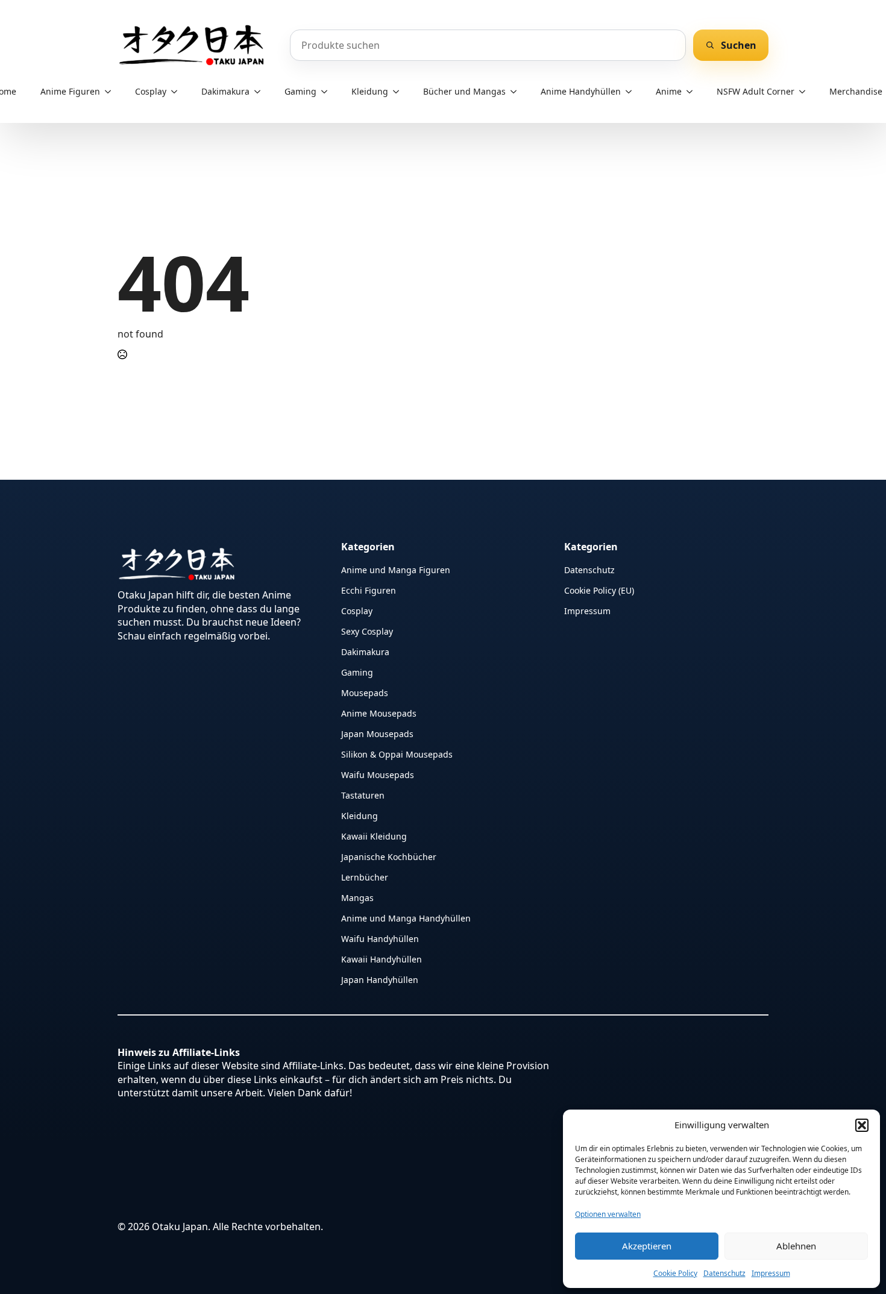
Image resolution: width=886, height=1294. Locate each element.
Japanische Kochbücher (388, 856)
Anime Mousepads (378, 713)
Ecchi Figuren (368, 590)
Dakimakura (225, 91)
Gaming (300, 91)
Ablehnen (796, 1246)
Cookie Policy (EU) (599, 590)
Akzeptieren (646, 1246)
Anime (669, 91)
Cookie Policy (675, 1273)
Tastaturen (363, 795)
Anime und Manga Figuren (395, 569)
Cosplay (150, 91)
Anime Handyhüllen (581, 91)
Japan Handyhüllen (379, 979)
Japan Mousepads (377, 733)
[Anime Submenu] (693, 91)
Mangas (357, 897)
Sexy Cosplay (367, 631)
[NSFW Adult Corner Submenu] (805, 91)
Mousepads (364, 692)
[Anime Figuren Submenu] (111, 91)
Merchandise (855, 91)
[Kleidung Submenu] (399, 91)
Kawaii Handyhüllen (381, 958)
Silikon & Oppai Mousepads (397, 754)
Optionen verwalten (608, 1214)
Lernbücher (364, 877)
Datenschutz (724, 1273)
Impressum (771, 1273)
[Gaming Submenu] (327, 91)
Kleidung (369, 91)
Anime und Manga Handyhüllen (406, 917)
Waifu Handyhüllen (380, 938)
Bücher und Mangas (464, 91)
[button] (862, 1125)
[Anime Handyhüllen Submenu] (632, 91)
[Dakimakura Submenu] (261, 91)
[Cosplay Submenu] (177, 91)
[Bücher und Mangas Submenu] (517, 91)
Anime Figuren (70, 91)
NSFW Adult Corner (755, 91)
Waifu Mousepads (377, 774)
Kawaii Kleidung (374, 836)
